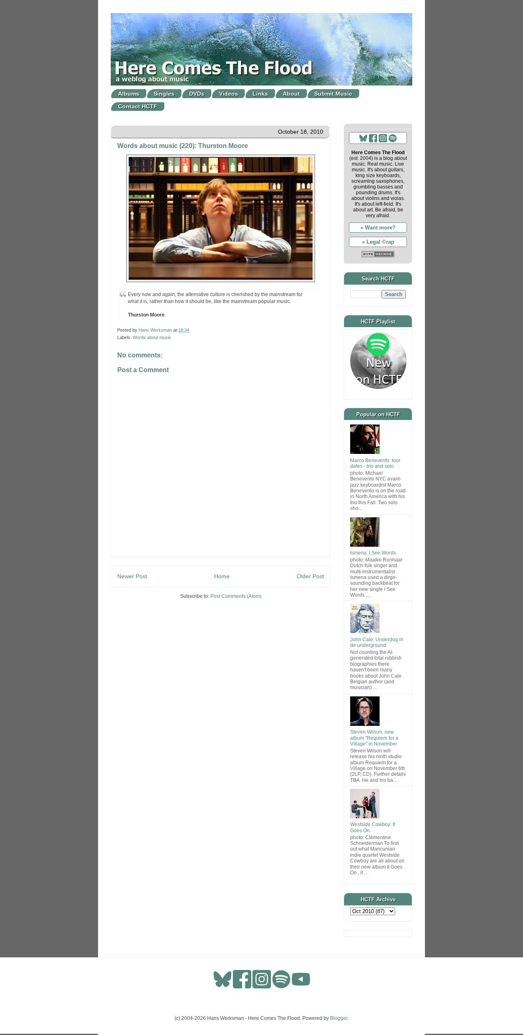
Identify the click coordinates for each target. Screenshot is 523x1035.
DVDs (196, 93)
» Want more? (378, 228)
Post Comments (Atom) (236, 596)
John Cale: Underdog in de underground (376, 642)
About (291, 93)
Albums (128, 93)
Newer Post (132, 576)
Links (260, 93)
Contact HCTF (137, 106)
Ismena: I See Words (373, 553)
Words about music (152, 337)
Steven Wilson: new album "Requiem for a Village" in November (374, 738)
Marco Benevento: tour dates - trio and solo (375, 463)
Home (222, 576)
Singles (164, 93)
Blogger (338, 1018)
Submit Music (333, 93)
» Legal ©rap (378, 242)
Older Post (310, 576)
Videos (228, 93)
